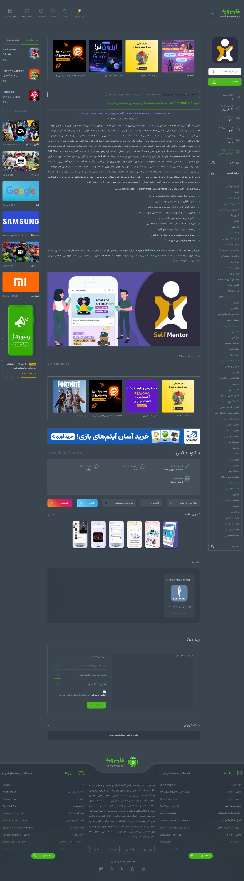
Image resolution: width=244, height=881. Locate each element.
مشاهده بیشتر (203, 856)
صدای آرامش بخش (171, 212)
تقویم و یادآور (233, 285)
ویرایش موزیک (232, 523)
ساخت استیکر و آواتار (229, 326)
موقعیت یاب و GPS (230, 477)
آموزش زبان (233, 198)
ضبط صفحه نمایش (230, 361)
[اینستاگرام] (101, 869)
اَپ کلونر (235, 227)
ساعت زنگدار (233, 331)
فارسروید (190, 261)
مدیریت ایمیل (233, 424)
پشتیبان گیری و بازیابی (228, 279)
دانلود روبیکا (96, 849)
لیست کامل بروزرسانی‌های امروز (176, 773)
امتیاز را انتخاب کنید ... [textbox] (95, 684)
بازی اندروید (147, 849)
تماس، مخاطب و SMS (229, 297)
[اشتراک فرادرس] (141, 396)
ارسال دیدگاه (96, 705)
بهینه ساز (235, 262)
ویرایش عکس (232, 517)
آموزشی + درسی (231, 204)
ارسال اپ (41, 16)
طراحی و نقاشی (232, 366)
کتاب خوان (234, 390)
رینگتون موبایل (232, 320)
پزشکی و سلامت (231, 273)
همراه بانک (234, 483)
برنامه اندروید (180, 94)
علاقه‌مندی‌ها (27, 16)
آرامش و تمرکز (226, 153)
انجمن (53, 16)
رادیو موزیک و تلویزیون (228, 314)
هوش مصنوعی (232, 488)
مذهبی (236, 454)
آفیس (236, 192)
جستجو (65, 16)
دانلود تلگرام (113, 849)
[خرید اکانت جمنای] (105, 56)
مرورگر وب (234, 459)
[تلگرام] (143, 869)
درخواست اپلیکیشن (124, 503)
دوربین (236, 302)
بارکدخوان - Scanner (229, 250)
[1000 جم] (178, 56)
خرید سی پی (79, 16)
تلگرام (91, 503)
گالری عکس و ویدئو (230, 395)
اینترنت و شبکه (232, 244)
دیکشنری (235, 308)
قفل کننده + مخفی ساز (229, 378)
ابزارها (236, 221)
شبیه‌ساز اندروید (232, 343)
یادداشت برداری (232, 535)
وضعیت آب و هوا (231, 500)
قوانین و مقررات (98, 695)
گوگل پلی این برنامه (188, 503)
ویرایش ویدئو (232, 529)
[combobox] (80, 666)
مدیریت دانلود (233, 430)
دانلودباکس (233, 82)
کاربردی (235, 384)
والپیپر (236, 494)
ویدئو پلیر (234, 512)
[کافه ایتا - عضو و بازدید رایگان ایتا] (69, 56)
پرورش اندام (233, 267)
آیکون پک (234, 215)
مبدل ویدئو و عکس (230, 419)
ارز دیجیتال (234, 233)
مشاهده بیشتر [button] (20, 111)
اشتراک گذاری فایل (230, 238)
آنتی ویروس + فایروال (229, 209)
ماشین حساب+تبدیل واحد (227, 413)
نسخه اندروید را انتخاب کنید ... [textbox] (91, 675)
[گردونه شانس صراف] (141, 56)
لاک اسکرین (233, 401)
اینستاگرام (64, 503)
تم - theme (233, 291)
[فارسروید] (122, 762)
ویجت (236, 506)
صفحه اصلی (192, 94)
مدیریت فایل (233, 442)
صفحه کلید (234, 349)
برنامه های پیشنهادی (230, 256)
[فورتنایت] (69, 396)
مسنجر (236, 465)
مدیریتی (235, 448)
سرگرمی (235, 337)
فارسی (236, 372)
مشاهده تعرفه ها (28, 374)
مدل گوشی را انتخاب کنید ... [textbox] (92, 666)
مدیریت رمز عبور (232, 436)
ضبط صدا (234, 355)
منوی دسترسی (10, 16)
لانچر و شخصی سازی (229, 407)
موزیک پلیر (234, 471)
